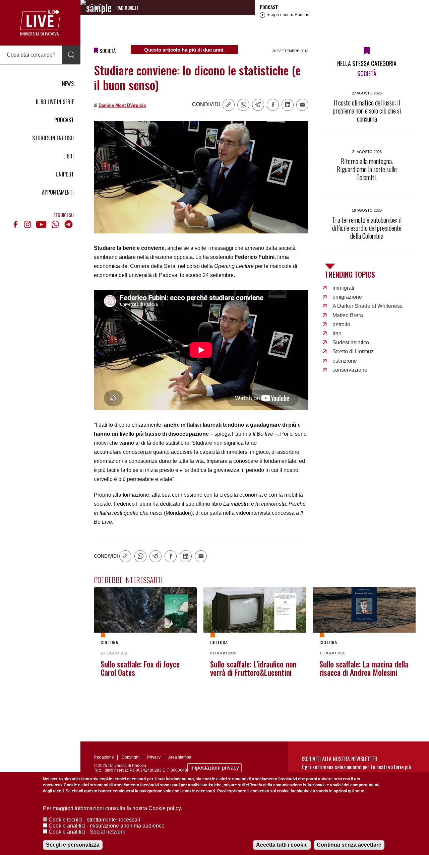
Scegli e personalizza (73, 845)
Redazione (104, 757)
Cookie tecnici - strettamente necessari (94, 820)
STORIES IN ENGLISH (53, 138)
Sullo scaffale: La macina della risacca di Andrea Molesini (363, 668)
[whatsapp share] (243, 105)
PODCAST (64, 120)
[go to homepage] (40, 23)
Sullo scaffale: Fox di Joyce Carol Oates (140, 668)
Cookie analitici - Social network (87, 832)
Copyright (130, 757)
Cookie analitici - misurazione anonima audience (107, 826)
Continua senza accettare (349, 845)
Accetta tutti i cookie (282, 845)
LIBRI (68, 156)
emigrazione (347, 297)
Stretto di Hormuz (353, 351)
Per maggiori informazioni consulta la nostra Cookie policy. (112, 808)
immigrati (343, 288)
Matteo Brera (347, 315)
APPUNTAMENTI (58, 192)
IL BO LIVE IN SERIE (55, 102)
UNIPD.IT (65, 174)
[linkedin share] (288, 105)
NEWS (68, 84)
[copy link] (229, 105)
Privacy (154, 757)
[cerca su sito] (71, 55)
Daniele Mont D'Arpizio (122, 105)
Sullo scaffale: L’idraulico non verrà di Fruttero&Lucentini (253, 668)
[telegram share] (258, 105)
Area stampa (179, 757)
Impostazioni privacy (214, 768)
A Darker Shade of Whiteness (367, 306)
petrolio (341, 324)
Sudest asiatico (350, 342)
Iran (337, 333)
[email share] (302, 105)
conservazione (349, 370)
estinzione (344, 361)
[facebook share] (273, 105)
